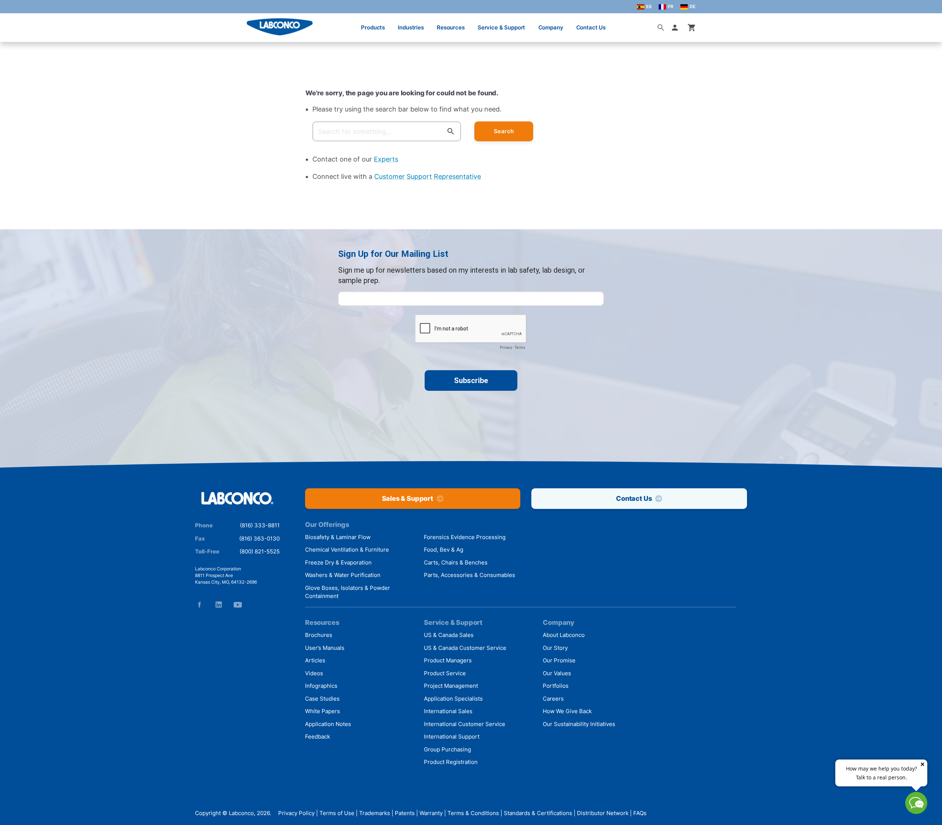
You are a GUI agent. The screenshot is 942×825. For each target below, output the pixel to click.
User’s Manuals (324, 647)
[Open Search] (660, 27)
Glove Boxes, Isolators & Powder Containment (347, 592)
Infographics (321, 685)
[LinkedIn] (218, 604)
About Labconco (564, 634)
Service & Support (501, 27)
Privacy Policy (296, 813)
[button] (676, 27)
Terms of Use (336, 813)
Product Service (445, 673)
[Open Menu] (13, 23)
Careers (553, 698)
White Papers (322, 711)
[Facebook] (199, 604)
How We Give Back (567, 711)
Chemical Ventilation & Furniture (347, 549)
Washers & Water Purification (342, 574)
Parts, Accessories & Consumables (469, 574)
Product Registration (451, 761)
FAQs (640, 813)
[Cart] (691, 27)
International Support (451, 736)
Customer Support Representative (427, 176)
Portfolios (556, 685)
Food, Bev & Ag (443, 549)
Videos (314, 673)
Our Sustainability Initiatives (579, 723)
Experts (386, 159)
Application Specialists (453, 698)
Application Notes (328, 723)
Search (504, 131)
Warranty (431, 813)
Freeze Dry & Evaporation (338, 562)
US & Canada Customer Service (465, 647)
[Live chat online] (916, 811)
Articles (315, 660)
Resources (451, 27)
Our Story (555, 647)
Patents (405, 813)
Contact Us (591, 27)
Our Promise (559, 660)
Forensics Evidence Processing (465, 537)
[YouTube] (237, 604)
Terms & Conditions (473, 813)
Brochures (318, 634)
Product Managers (448, 660)
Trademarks (374, 813)
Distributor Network (602, 813)
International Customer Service (464, 723)
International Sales (448, 711)
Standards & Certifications (538, 813)
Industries (411, 27)
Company (550, 27)
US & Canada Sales (449, 634)
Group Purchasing (447, 749)
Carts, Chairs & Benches (456, 562)
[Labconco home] (237, 499)
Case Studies (322, 698)
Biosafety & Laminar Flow (338, 537)
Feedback (317, 736)
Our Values (557, 673)
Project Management (451, 685)
